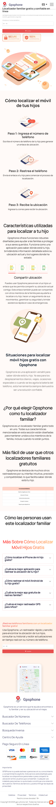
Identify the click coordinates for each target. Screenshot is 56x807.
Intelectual (43, 795)
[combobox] (4, 23)
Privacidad (22, 795)
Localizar (29, 30)
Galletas (11, 795)
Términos (32, 795)
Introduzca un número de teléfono (10, 20)
